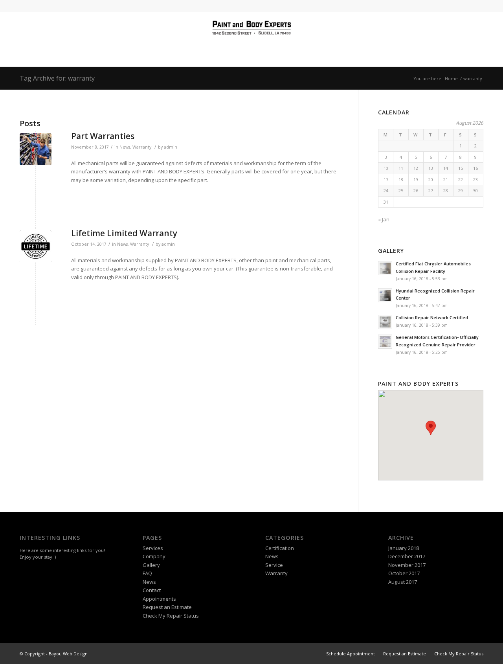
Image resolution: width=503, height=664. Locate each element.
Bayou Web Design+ (69, 654)
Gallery (151, 564)
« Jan (383, 219)
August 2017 (402, 581)
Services (153, 548)
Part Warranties (102, 136)
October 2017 (404, 573)
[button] (431, 428)
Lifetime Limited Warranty (124, 233)
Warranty (141, 147)
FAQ (147, 573)
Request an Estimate (167, 607)
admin (170, 147)
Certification (279, 548)
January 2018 (403, 548)
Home (451, 78)
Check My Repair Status (171, 615)
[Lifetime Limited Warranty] (35, 246)
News (124, 147)
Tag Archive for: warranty (57, 78)
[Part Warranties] (35, 149)
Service (274, 564)
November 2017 (407, 564)
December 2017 (406, 556)
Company (154, 556)
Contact (152, 590)
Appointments (159, 598)
